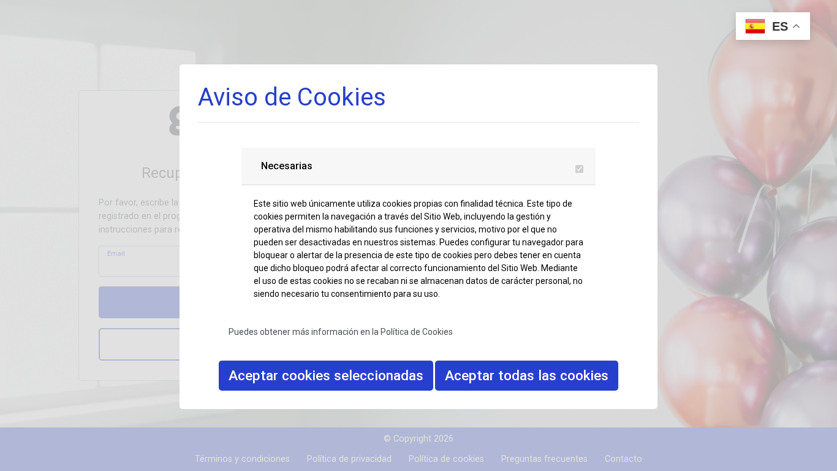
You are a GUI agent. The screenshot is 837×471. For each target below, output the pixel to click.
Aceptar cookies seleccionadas (326, 375)
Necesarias (286, 166)
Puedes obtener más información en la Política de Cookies (341, 332)
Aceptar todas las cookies (526, 375)
